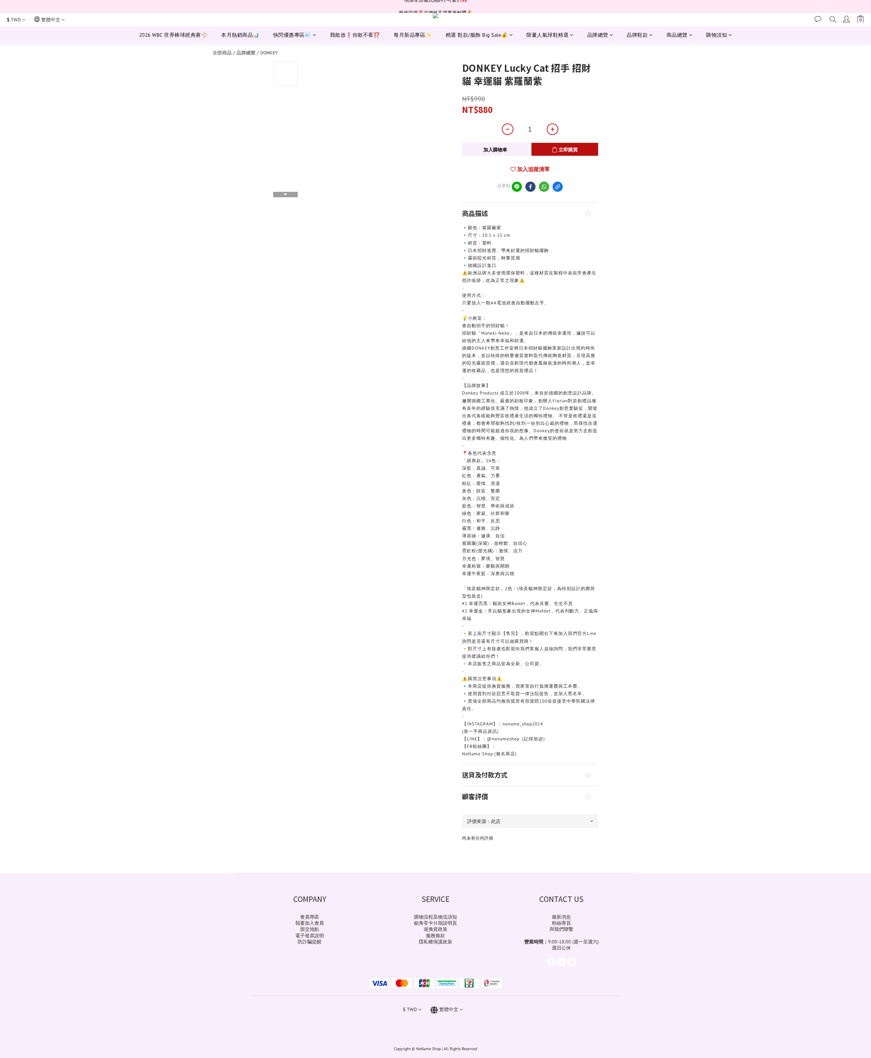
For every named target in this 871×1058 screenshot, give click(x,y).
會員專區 (309, 917)
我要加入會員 (309, 923)
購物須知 (716, 35)
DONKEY (269, 53)
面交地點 (309, 929)
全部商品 (222, 53)
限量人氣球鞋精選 (547, 35)
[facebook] (530, 187)
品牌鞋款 (637, 35)
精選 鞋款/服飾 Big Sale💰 (477, 35)
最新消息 (561, 917)
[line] (517, 187)
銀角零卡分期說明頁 (435, 923)
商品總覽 (677, 35)
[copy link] (558, 187)
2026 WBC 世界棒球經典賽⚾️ (173, 35)
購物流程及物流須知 (435, 917)
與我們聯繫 (561, 929)
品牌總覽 (597, 35)
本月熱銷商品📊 (240, 35)
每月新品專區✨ (413, 35)
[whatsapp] (544, 187)
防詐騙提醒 (310, 942)
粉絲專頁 (561, 923)
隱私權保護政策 (435, 942)
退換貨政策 (435, 929)
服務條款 (435, 936)
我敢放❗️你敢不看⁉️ (355, 35)
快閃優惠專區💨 (292, 35)
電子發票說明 (309, 936)
